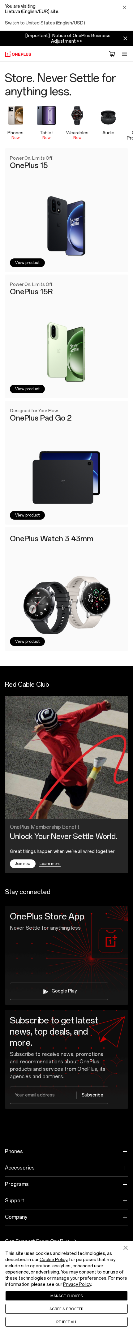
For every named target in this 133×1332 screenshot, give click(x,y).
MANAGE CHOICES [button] (66, 1296)
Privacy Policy (77, 1284)
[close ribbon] (125, 38)
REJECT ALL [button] (66, 1322)
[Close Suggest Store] (124, 7)
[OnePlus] (18, 54)
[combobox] (59, 1095)
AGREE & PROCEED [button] (66, 1309)
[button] (112, 54)
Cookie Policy (53, 1259)
